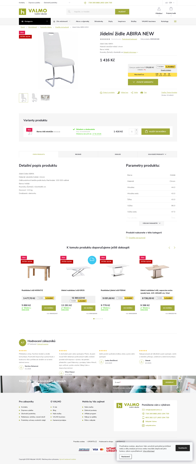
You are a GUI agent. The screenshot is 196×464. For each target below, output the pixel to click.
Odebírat (169, 382)
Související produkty (156, 154)
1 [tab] (93, 318)
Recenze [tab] (78, 154)
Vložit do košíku (157, 131)
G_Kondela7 (170, 67)
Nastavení (125, 456)
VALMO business (59, 417)
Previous (169, 247)
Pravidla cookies (79, 441)
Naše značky (89, 407)
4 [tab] (100, 318)
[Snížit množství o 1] (136, 133)
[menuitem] (62, 21)
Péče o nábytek (90, 420)
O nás (55, 407)
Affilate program (90, 414)
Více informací (148, 451)
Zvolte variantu (145, 82)
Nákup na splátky (91, 417)
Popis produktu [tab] (39, 154)
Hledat (122, 11)
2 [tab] (96, 318)
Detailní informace (130, 52)
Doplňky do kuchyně (137, 238)
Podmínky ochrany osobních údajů (33, 420)
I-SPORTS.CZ (92, 441)
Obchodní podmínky (50, 3)
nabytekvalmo (151, 425)
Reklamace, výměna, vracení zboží (33, 417)
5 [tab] (102, 318)
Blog (54, 410)
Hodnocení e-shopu (106, 441)
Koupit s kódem (166, 70)
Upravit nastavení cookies (67, 459)
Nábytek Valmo (151, 421)
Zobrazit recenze (42, 344)
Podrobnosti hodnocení (129, 39)
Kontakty (22, 3)
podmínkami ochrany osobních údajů (147, 388)
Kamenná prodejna (59, 420)
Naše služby (57, 414)
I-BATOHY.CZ (120, 441)
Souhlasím (182, 448)
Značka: (169, 93)
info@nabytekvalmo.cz (154, 410)
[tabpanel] (39, 284)
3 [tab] (98, 318)
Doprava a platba (34, 3)
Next (174, 247)
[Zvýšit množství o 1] (136, 130)
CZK (170, 3)
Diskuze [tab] (118, 154)
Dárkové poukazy (91, 410)
